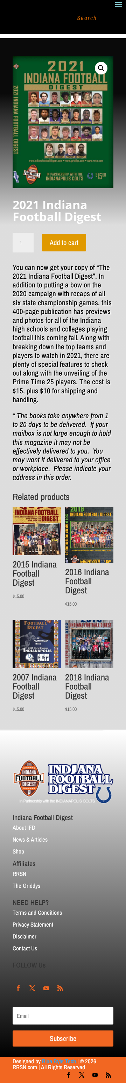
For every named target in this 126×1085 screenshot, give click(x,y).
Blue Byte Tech (59, 1061)
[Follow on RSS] (60, 988)
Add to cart (64, 242)
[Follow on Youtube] (46, 988)
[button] (101, 68)
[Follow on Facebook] (18, 988)
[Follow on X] (32, 988)
